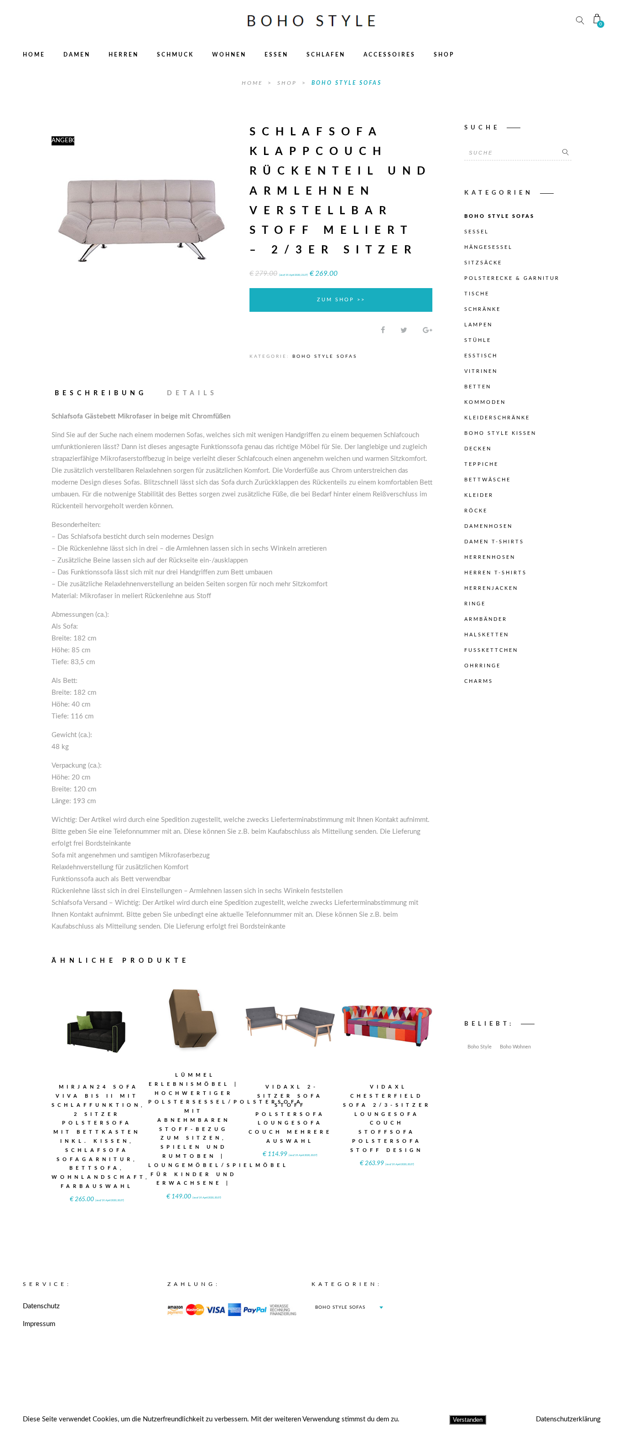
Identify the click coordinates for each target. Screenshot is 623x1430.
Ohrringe (482, 665)
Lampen (478, 324)
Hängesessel (488, 247)
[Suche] (565, 153)
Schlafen (325, 54)
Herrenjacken (491, 588)
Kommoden (485, 402)
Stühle (477, 340)
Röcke (476, 510)
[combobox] (349, 1307)
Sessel (476, 231)
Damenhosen (488, 526)
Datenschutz (41, 1306)
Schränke (482, 309)
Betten (477, 386)
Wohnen (229, 54)
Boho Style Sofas (347, 83)
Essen (276, 54)
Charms (478, 681)
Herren (124, 54)
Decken (478, 448)
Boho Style (479, 1046)
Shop (444, 54)
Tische (476, 293)
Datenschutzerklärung (568, 1419)
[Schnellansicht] (119, 1020)
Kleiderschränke (497, 417)
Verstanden (468, 1419)
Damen (76, 54)
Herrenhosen (489, 557)
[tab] (105, 393)
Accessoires (389, 54)
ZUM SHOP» (97, 1038)
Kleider (478, 495)
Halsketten (486, 634)
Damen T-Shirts (494, 541)
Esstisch (481, 355)
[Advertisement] (517, 854)
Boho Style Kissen (500, 433)
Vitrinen (481, 371)
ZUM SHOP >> (341, 299)
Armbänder (485, 619)
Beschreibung (101, 393)
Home (34, 54)
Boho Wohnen (515, 1046)
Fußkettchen (491, 650)
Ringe (475, 603)
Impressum (39, 1324)
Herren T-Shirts (495, 572)
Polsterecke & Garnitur (512, 278)
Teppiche (481, 464)
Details (192, 393)
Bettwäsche (487, 479)
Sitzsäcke (483, 262)
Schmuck (175, 54)
